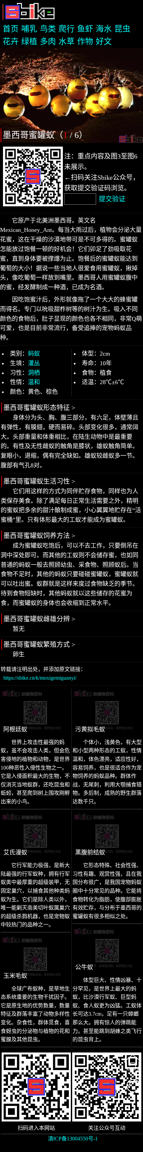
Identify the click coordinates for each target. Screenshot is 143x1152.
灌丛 (34, 363)
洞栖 (34, 373)
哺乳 (29, 29)
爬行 (66, 29)
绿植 (29, 41)
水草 (66, 41)
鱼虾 (85, 29)
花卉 (11, 41)
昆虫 (122, 29)
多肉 (48, 41)
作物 (85, 41)
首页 (11, 29)
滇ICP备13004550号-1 (73, 1138)
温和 (34, 382)
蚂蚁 (34, 353)
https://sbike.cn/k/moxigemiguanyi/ (39, 678)
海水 (104, 29)
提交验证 (112, 199)
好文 (104, 41)
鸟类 (48, 29)
